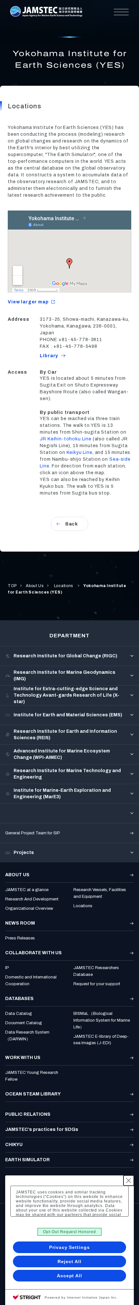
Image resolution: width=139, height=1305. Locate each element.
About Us (35, 586)
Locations (63, 586)
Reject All (69, 1261)
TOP (12, 586)
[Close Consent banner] (128, 1180)
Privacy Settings (69, 1247)
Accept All (69, 1275)
